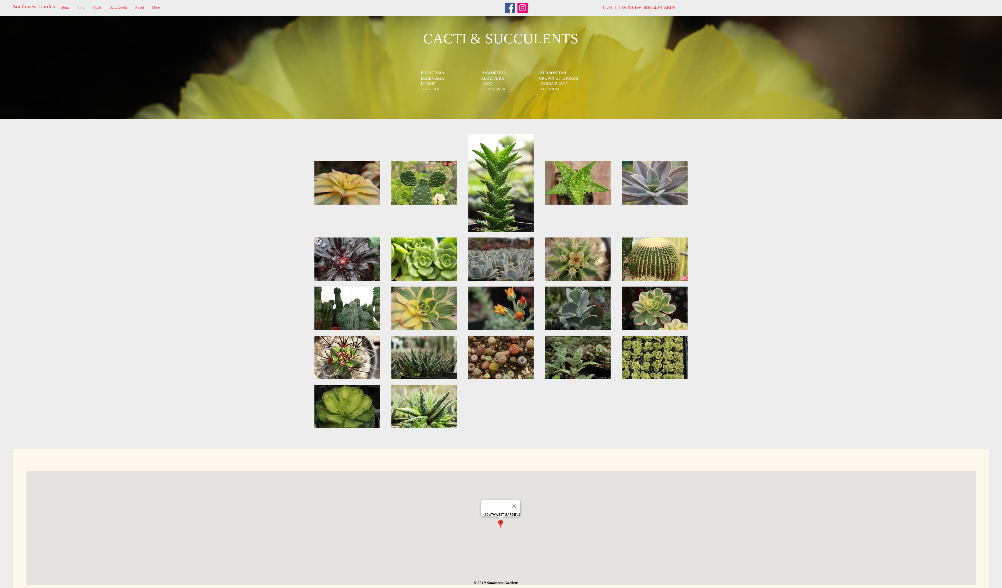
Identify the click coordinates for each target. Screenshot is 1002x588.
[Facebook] (510, 8)
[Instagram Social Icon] (522, 8)
